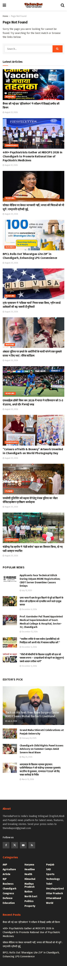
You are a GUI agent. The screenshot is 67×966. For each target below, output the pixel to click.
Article (6, 874)
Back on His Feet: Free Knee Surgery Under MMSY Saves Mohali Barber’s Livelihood (32, 714)
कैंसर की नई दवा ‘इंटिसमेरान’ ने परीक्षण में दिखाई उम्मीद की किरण (31, 922)
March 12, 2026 (27, 779)
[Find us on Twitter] (14, 845)
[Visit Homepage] (33, 5)
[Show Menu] (4, 5)
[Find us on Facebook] (6, 845)
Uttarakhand (53, 898)
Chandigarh (12, 145)
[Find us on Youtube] (23, 845)
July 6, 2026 (12, 721)
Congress (8, 893)
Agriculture (9, 869)
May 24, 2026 (26, 757)
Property (29, 906)
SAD (48, 869)
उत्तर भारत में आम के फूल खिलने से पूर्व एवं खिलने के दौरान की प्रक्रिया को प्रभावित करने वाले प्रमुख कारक (41, 601)
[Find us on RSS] (31, 845)
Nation (28, 891)
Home (5, 16)
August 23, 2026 (11, 112)
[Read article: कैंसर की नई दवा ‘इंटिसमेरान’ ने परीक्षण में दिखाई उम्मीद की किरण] (33, 84)
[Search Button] (62, 5)
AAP (5, 864)
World (49, 903)
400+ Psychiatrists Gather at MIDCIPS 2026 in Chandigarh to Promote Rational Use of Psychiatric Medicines (32, 156)
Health (28, 874)
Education (9, 903)
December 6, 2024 (29, 609)
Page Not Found (18, 16)
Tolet (49, 883)
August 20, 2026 (11, 214)
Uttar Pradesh (54, 893)
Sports (50, 874)
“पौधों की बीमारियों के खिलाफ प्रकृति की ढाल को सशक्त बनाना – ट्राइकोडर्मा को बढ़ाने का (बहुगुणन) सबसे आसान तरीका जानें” (42, 658)
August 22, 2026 (11, 165)
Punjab (9, 491)
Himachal (29, 879)
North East (30, 896)
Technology (53, 879)
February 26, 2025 (28, 738)
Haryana (10, 345)
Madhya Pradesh (29, 885)
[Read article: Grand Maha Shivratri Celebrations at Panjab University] (10, 733)
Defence (8, 898)
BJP (5, 879)
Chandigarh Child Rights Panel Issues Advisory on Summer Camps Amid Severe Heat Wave (41, 749)
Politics (29, 901)
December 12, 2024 (29, 632)
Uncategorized (55, 888)
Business (10, 247)
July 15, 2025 (26, 591)
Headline (10, 97)
